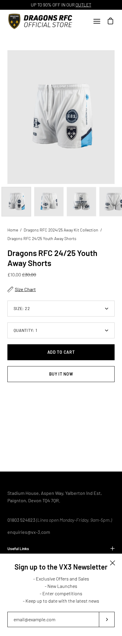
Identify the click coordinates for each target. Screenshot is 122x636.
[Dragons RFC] (41, 21)
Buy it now (61, 373)
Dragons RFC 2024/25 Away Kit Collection (61, 229)
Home (12, 229)
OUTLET (83, 4)
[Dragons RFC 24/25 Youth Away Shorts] (16, 201)
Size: (22, 308)
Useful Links (18, 548)
